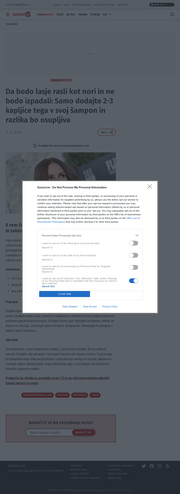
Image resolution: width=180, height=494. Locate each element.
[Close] (150, 187)
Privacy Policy (110, 306)
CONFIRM (64, 294)
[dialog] (90, 247)
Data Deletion (70, 306)
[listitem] (90, 235)
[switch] (133, 243)
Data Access (90, 306)
